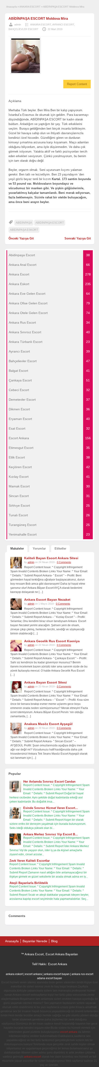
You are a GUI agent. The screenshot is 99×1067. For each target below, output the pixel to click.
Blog (54, 941)
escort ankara (33, 974)
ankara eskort (14, 974)
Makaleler (17, 548)
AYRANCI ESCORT (63, 24)
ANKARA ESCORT (30, 6)
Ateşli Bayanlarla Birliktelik (28, 883)
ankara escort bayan (57, 974)
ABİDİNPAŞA (24, 222)
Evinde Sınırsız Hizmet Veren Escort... (50, 808)
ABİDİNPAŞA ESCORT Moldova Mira (38, 18)
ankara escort (32, 1056)
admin (17, 24)
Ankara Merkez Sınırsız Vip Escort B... (50, 834)
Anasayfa (11, 6)
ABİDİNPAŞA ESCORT (49, 222)
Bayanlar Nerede (35, 941)
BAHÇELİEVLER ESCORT (23, 29)
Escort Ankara (57, 964)
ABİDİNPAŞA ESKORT (24, 229)
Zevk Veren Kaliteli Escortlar (29, 860)
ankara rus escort (82, 974)
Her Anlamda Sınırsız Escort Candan (49, 781)
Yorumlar (39, 548)
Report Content (77, 84)
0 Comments (64, 562)
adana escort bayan (49, 978)
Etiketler (60, 548)
